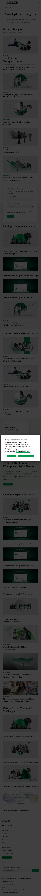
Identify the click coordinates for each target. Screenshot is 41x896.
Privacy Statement (23, 451)
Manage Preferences (26, 456)
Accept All (11, 456)
